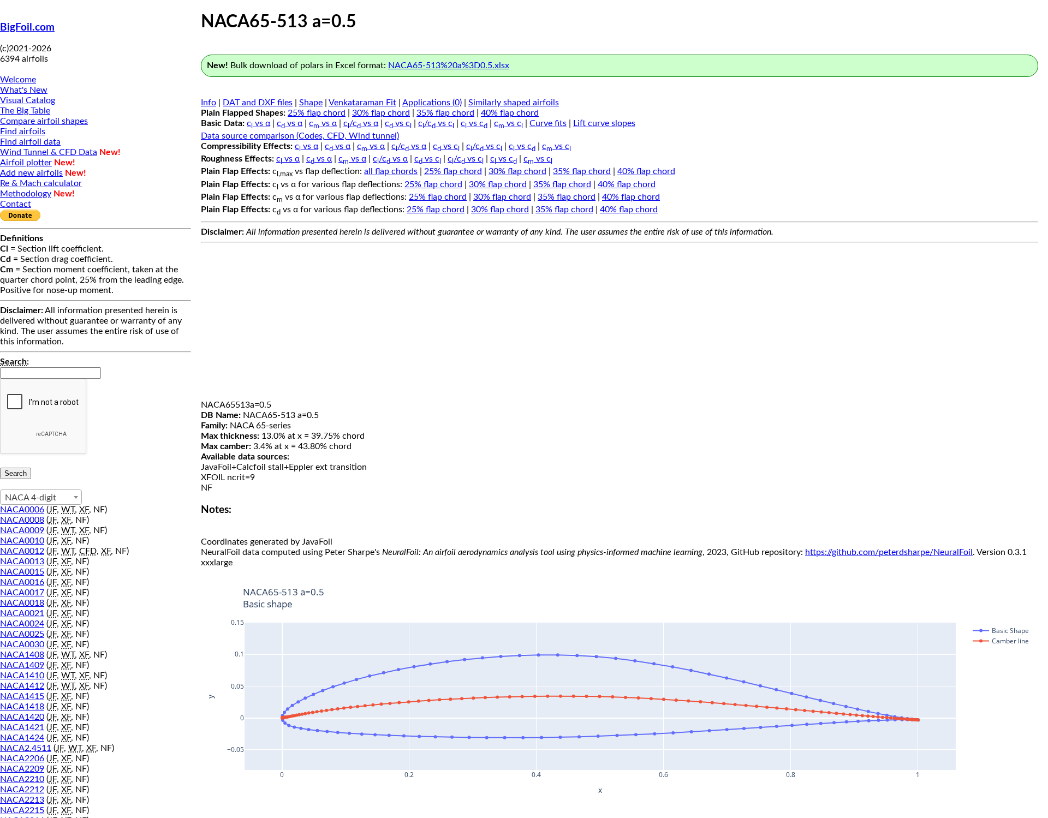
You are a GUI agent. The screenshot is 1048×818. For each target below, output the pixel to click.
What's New (23, 90)
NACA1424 (22, 737)
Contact (15, 204)
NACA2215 (22, 810)
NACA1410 (22, 675)
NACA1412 (22, 686)
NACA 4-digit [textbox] (30, 497)
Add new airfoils (31, 173)
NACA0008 (22, 520)
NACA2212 (22, 789)
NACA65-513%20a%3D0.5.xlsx (448, 65)
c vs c (398, 123)
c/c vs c (436, 123)
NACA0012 (22, 551)
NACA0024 (22, 623)
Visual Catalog (27, 100)
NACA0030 (22, 644)
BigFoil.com (27, 27)
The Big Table (25, 110)
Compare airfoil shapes (44, 121)
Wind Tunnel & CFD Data (48, 152)
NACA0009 (22, 530)
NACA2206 (22, 758)
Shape (311, 102)
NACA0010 (22, 540)
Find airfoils (22, 131)
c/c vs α (360, 123)
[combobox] (41, 497)
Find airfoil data (30, 142)
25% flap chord (317, 113)
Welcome (18, 79)
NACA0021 (22, 613)
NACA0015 (22, 572)
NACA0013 (22, 561)
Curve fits (548, 123)
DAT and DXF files (258, 102)
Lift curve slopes (604, 123)
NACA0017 (22, 592)
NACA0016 (22, 582)
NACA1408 (22, 654)
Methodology (25, 193)
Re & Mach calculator (41, 183)
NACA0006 (22, 509)
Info (208, 102)
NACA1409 (22, 665)
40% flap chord (510, 113)
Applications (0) (432, 102)
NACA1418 (22, 706)
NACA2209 (22, 769)
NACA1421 (22, 727)
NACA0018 (22, 603)
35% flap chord (445, 113)
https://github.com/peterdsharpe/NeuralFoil (889, 552)
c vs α (258, 123)
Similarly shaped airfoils (513, 102)
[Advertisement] (619, 323)
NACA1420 (22, 717)
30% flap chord (381, 113)
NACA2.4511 (25, 748)
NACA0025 (22, 634)
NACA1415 (22, 696)
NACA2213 (22, 800)
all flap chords (391, 171)
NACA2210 (22, 779)
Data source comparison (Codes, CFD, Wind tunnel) (300, 136)
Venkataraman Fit (362, 102)
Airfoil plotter (26, 162)
